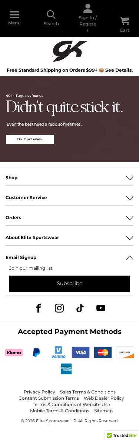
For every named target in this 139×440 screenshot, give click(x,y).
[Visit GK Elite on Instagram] (59, 308)
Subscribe (69, 283)
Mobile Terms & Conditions (59, 411)
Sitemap (103, 411)
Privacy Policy (39, 392)
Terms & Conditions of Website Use (71, 404)
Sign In (86, 17)
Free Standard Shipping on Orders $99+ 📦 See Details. (70, 70)
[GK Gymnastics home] (69, 50)
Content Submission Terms (49, 398)
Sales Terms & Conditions (88, 392)
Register (87, 27)
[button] (30, 139)
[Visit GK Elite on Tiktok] (80, 308)
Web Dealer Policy (104, 398)
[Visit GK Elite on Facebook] (38, 308)
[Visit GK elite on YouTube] (101, 308)
